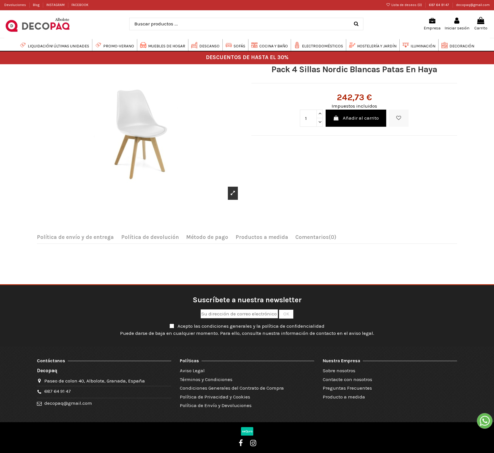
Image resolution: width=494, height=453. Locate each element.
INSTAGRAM (55, 5)
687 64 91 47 (439, 5)
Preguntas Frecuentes (347, 388)
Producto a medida (344, 397)
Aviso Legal (192, 370)
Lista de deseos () (407, 5)
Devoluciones (15, 5)
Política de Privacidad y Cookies (215, 397)
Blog (36, 5)
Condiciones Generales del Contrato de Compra (232, 388)
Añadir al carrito (361, 118)
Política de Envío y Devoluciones (216, 405)
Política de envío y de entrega (75, 237)
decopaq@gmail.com (473, 5)
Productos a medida (262, 237)
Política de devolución (150, 237)
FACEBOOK (79, 5)
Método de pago (207, 237)
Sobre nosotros (339, 370)
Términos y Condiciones (206, 379)
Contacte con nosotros (347, 379)
